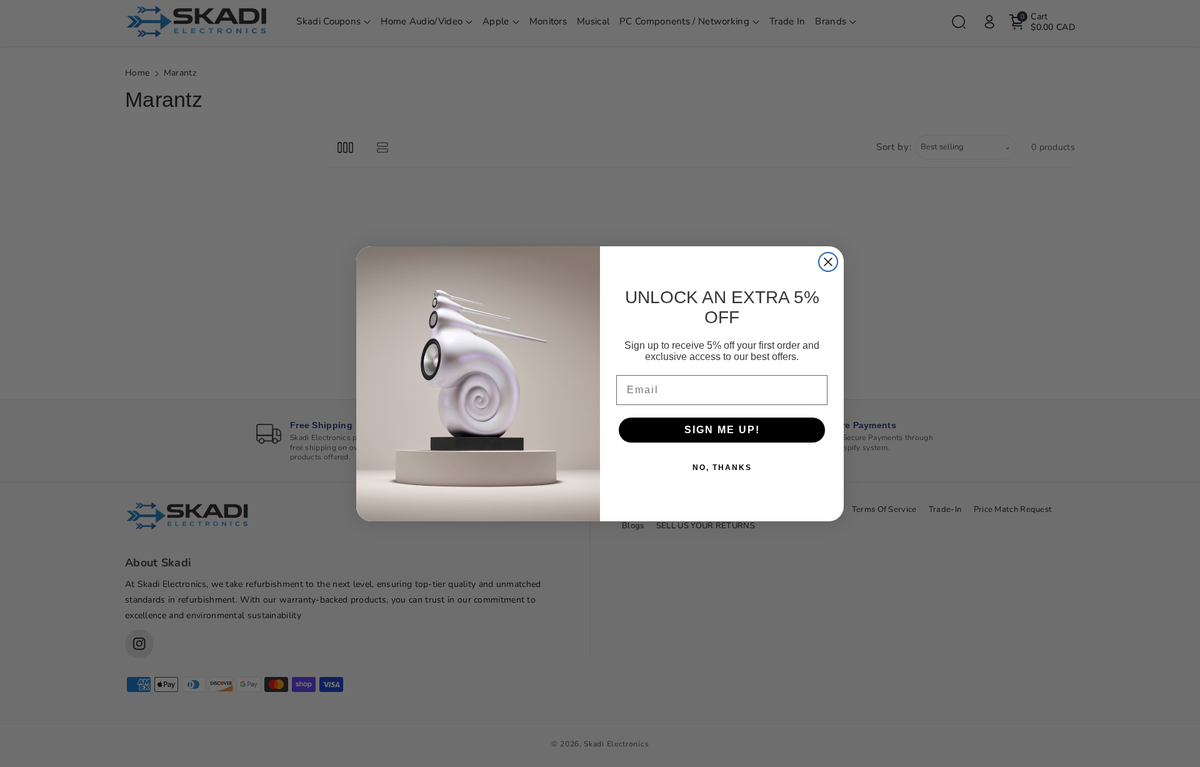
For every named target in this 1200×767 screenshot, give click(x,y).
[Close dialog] (828, 262)
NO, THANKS (722, 467)
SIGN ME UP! (722, 429)
